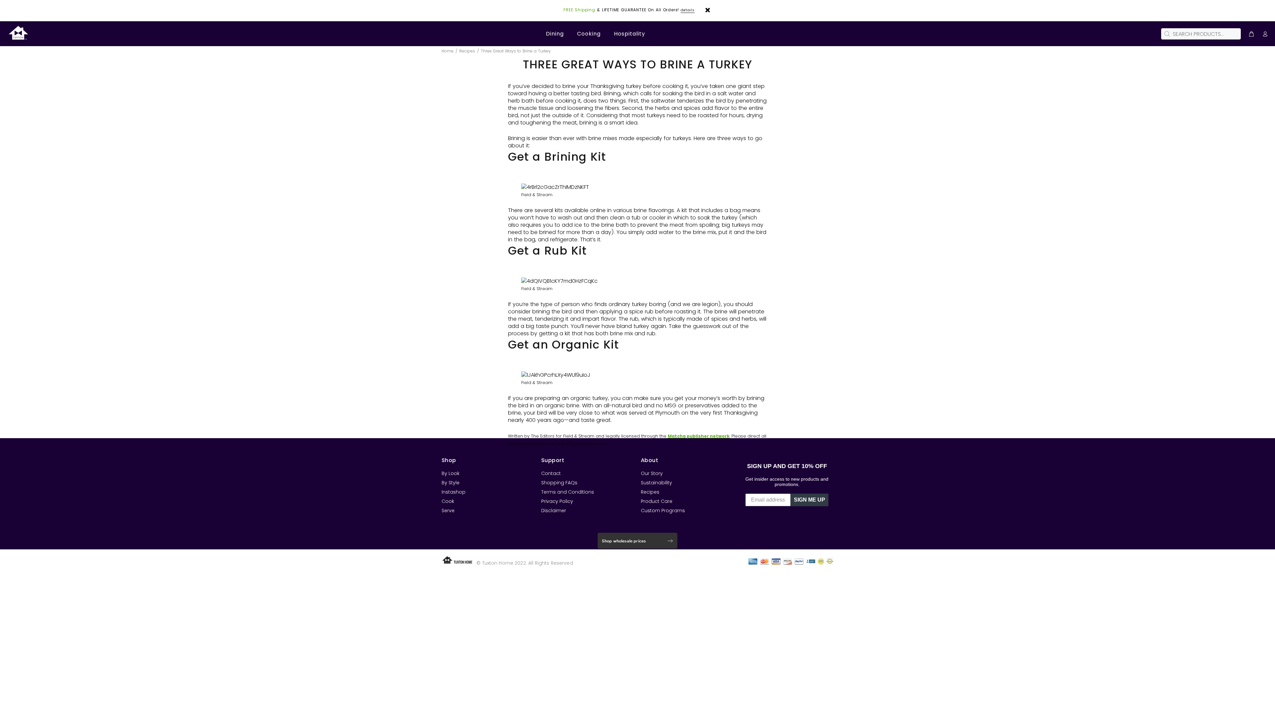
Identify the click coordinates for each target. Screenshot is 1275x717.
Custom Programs (663, 510)
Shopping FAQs (559, 482)
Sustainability (656, 482)
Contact (551, 473)
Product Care (656, 501)
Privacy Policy (557, 501)
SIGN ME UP (809, 500)
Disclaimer (553, 510)
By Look (451, 473)
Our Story (652, 473)
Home (448, 51)
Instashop (454, 492)
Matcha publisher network (698, 436)
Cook (448, 501)
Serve (448, 510)
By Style (451, 482)
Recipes (467, 51)
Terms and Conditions (567, 492)
